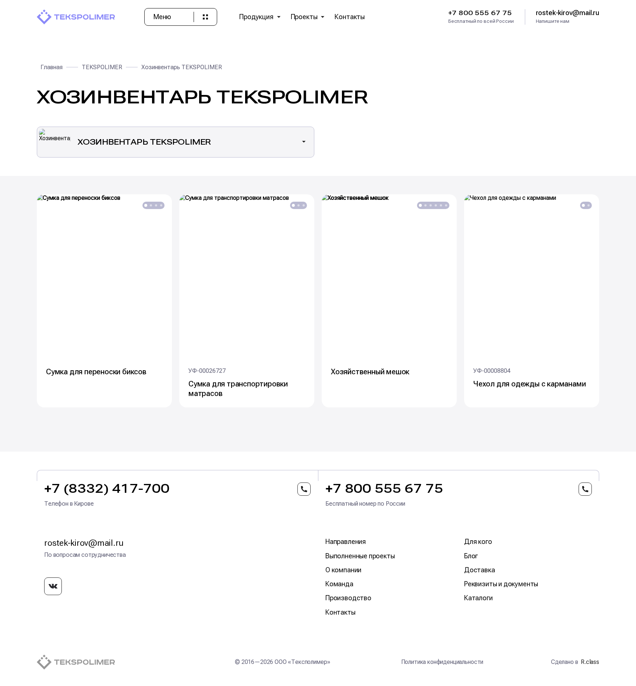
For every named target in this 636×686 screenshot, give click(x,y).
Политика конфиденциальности (442, 661)
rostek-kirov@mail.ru (84, 543)
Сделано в (575, 661)
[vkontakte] (53, 586)
